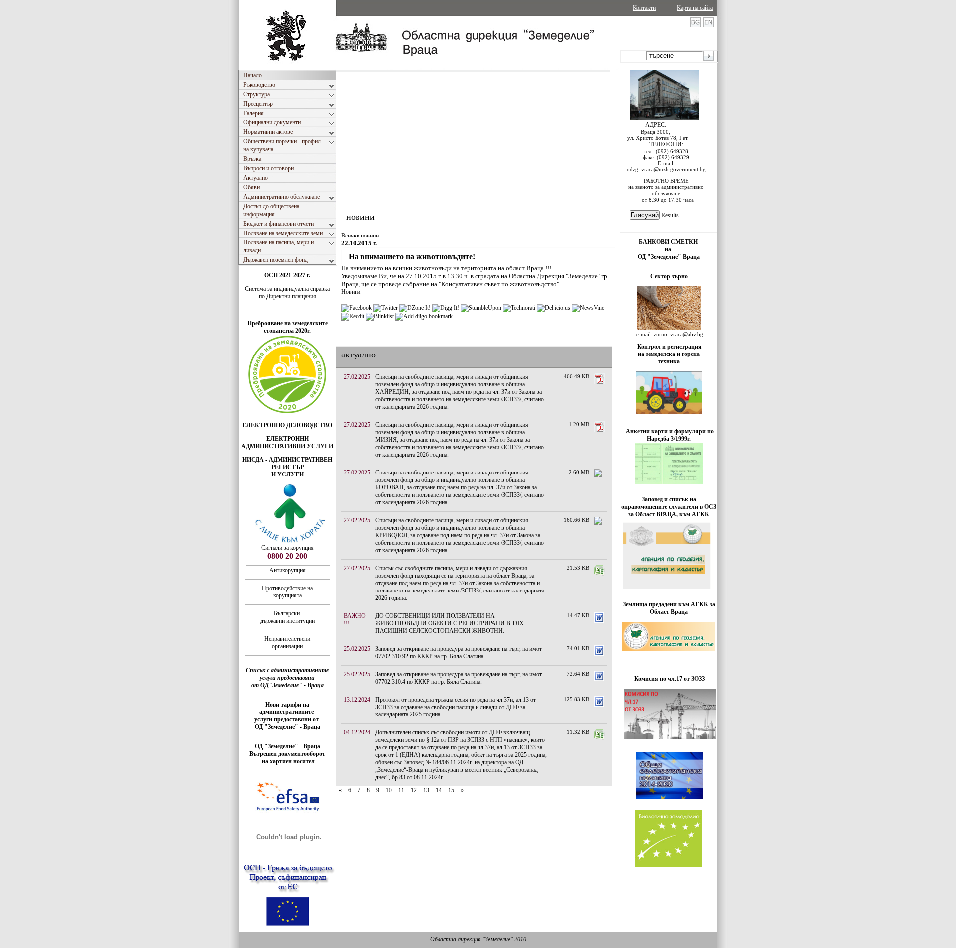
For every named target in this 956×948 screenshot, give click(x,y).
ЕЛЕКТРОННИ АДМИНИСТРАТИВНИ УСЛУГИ (287, 442)
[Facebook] (356, 307)
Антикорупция (287, 570)
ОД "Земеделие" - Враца (287, 726)
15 (451, 790)
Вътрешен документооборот (287, 753)
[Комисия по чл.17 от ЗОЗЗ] (670, 736)
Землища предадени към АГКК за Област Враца (669, 608)
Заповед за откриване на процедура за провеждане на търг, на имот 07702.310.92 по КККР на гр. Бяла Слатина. (458, 652)
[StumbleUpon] (481, 307)
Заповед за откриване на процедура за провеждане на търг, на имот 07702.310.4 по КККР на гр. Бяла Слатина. (458, 678)
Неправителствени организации (287, 642)
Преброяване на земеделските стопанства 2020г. (287, 327)
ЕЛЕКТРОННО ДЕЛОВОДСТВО (287, 425)
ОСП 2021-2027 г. (287, 275)
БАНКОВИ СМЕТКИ (669, 241)
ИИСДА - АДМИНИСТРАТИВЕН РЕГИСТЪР (287, 463)
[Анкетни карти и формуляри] (669, 481)
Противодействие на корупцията (287, 592)
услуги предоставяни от (287, 719)
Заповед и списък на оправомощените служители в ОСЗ (668, 503)
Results (670, 215)
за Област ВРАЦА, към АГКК (668, 514)
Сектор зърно (669, 276)
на (669, 249)
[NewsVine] (588, 307)
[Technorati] (519, 307)
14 (439, 790)
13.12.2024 (357, 699)
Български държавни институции (287, 617)
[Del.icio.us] (553, 307)
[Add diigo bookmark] (424, 316)
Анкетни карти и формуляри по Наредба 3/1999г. (670, 435)
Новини (350, 291)
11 (401, 790)
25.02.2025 (357, 648)
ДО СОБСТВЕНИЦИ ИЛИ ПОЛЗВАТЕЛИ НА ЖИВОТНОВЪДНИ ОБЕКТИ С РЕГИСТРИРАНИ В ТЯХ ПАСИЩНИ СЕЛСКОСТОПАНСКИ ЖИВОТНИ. (449, 623)
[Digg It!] (445, 307)
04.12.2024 (357, 732)
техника (669, 361)
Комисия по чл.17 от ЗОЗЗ (669, 678)
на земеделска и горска (669, 354)
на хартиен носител (287, 761)
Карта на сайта (695, 7)
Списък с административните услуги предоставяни (287, 674)
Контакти (644, 7)
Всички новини (360, 235)
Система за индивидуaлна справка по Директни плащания (287, 292)
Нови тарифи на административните (287, 708)
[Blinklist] (380, 316)
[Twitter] (385, 307)
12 (414, 790)
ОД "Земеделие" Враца (669, 256)
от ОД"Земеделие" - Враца (287, 685)
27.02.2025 (357, 376)
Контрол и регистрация (669, 346)
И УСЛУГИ (287, 474)
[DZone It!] (415, 307)
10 (389, 790)
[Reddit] (352, 316)
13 (426, 790)
